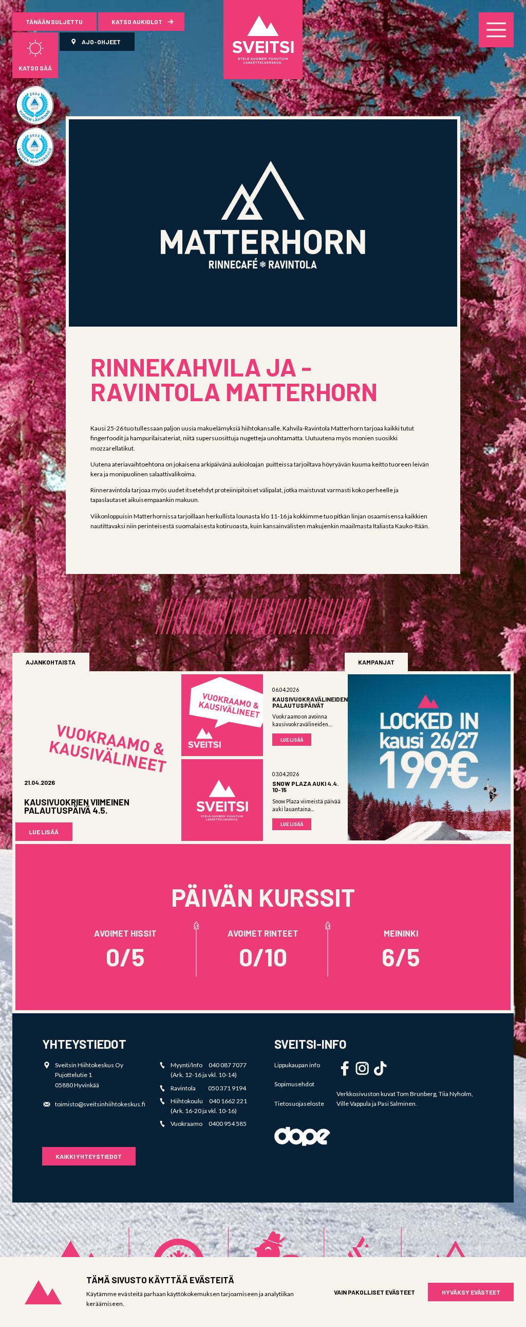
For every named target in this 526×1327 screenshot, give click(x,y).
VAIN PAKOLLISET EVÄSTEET (374, 1292)
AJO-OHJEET (101, 41)
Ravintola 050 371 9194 (208, 1088)
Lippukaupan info (297, 1065)
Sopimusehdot (294, 1084)
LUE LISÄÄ (44, 831)
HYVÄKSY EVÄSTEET (471, 1292)
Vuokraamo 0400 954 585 (209, 1123)
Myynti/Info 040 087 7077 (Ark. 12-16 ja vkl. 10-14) (209, 1070)
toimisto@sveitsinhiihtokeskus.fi (100, 1104)
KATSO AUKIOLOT (136, 21)
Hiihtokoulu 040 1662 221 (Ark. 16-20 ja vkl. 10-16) (209, 1106)
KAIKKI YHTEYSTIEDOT (88, 1156)
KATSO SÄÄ (35, 67)
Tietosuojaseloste (299, 1103)
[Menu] (496, 29)
